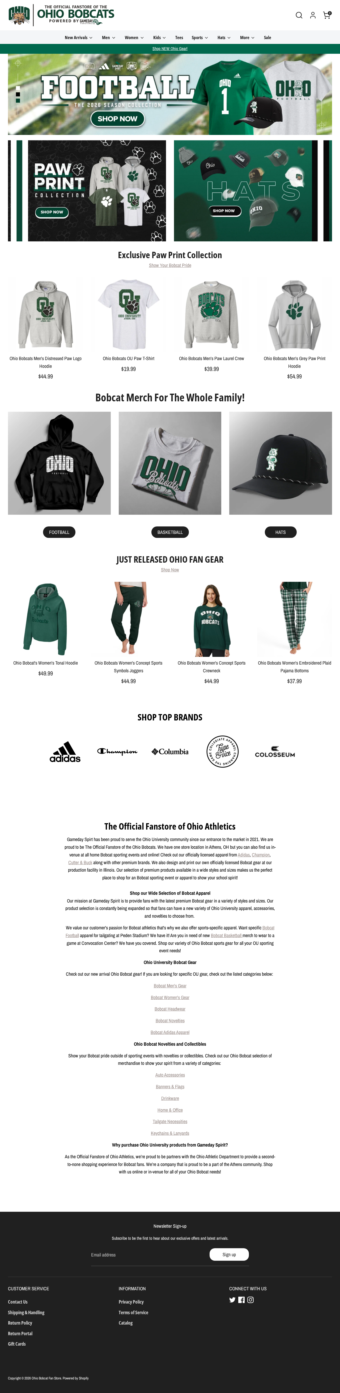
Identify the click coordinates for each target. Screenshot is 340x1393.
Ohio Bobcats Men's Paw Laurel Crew (211, 358)
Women (132, 37)
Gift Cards (17, 1344)
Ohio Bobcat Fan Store (46, 1378)
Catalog (126, 1323)
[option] (170, 94)
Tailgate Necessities (170, 1121)
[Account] (313, 15)
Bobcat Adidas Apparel (170, 1032)
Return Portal (20, 1333)
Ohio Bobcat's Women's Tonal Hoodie (45, 663)
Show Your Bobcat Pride (170, 265)
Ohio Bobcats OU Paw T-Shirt (128, 358)
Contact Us (18, 1302)
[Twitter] (232, 1300)
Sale (267, 37)
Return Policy (20, 1323)
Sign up (229, 1254)
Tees (179, 37)
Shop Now (170, 569)
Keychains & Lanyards (170, 1133)
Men (106, 37)
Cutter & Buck (80, 862)
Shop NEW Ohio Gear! (170, 48)
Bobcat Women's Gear (170, 997)
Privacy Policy (131, 1302)
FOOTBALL (59, 532)
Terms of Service (133, 1312)
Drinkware (170, 1098)
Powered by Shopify (76, 1378)
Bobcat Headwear (170, 1008)
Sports (197, 37)
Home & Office (170, 1110)
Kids (157, 37)
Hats (222, 37)
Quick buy (45, 343)
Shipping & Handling (26, 1312)
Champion (261, 854)
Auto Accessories (170, 1074)
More (245, 37)
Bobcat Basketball (227, 935)
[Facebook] (241, 1300)
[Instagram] (250, 1300)
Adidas (244, 854)
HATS (280, 532)
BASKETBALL (170, 532)
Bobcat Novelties (170, 1020)
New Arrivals (76, 37)
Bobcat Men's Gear (170, 985)
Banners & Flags (170, 1086)
